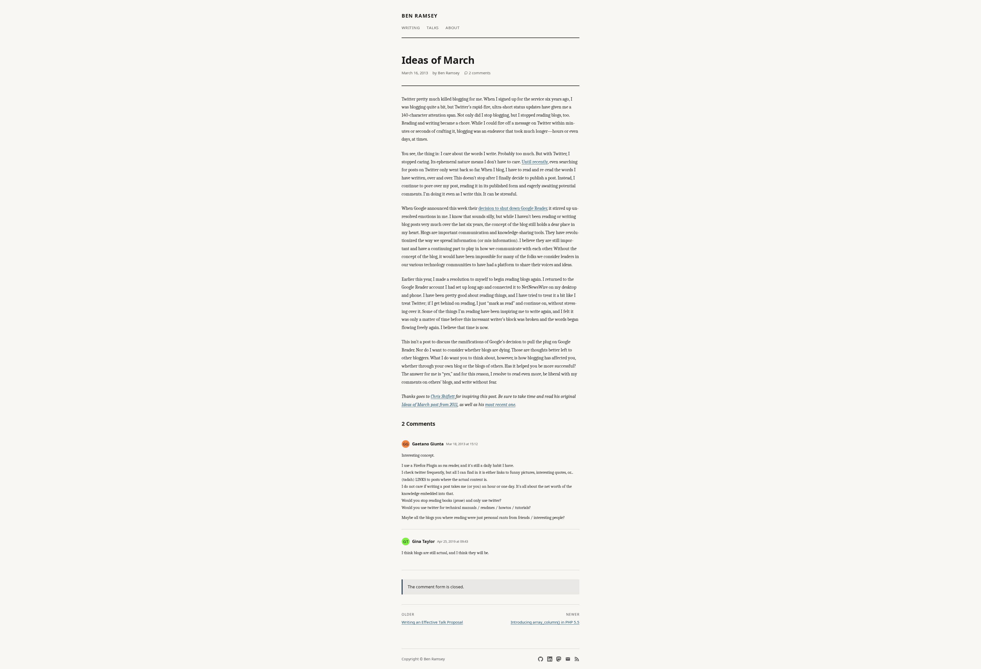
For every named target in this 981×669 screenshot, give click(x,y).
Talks (433, 27)
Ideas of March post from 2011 (430, 404)
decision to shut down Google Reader (512, 208)
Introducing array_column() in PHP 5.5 (545, 622)
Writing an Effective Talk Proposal (432, 622)
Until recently (535, 162)
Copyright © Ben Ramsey (423, 658)
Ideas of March (438, 60)
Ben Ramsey (420, 15)
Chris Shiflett (443, 396)
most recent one (500, 404)
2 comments (479, 72)
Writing (411, 27)
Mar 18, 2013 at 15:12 (462, 444)
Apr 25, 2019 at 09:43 (452, 541)
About (453, 27)
